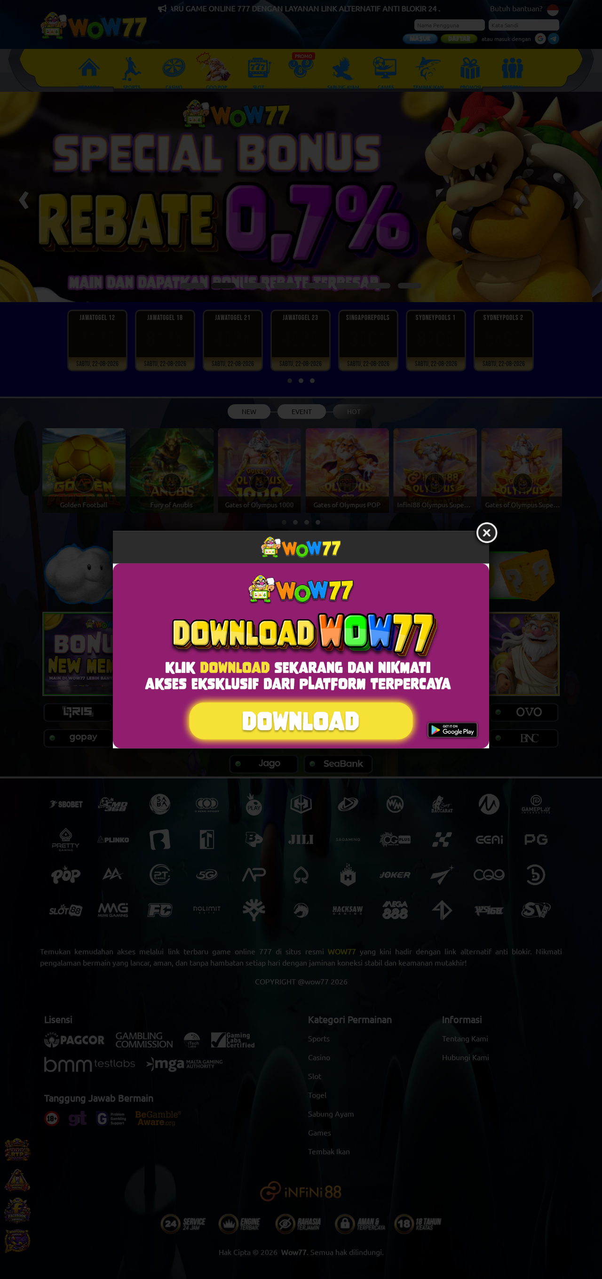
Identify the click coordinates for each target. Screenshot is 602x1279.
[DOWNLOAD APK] (301, 655)
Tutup (487, 533)
